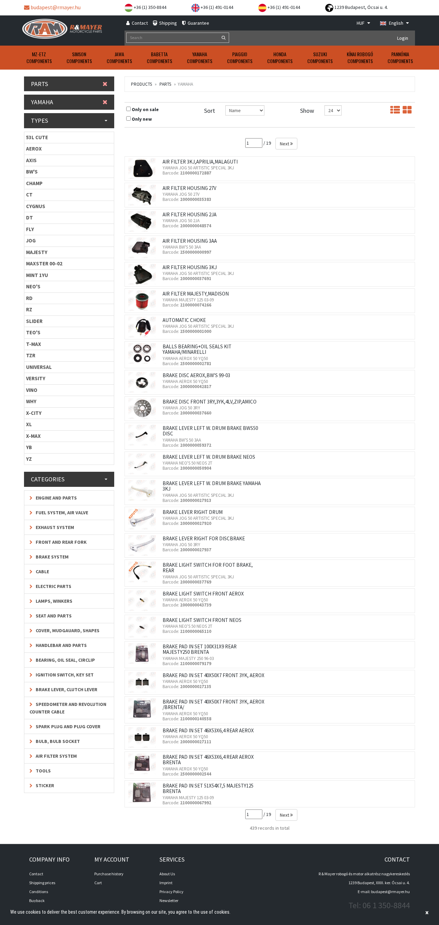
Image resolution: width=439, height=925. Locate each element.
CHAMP (34, 183)
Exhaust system (54, 527)
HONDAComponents (280, 57)
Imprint (166, 882)
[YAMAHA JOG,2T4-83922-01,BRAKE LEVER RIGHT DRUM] (143, 519)
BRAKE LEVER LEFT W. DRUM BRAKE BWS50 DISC (210, 431)
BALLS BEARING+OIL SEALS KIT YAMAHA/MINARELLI (197, 349)
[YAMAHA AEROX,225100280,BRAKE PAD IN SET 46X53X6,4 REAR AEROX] (143, 737)
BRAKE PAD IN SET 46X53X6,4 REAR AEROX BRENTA (208, 760)
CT (29, 194)
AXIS (31, 160)
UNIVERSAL (39, 367)
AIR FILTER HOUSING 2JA (189, 214)
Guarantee (198, 23)
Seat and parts (53, 616)
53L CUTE (37, 137)
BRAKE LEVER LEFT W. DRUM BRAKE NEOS (209, 457)
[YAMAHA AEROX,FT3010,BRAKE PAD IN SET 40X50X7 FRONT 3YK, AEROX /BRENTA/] (143, 708)
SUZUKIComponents (320, 57)
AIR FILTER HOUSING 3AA (190, 241)
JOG (31, 240)
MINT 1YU (37, 275)
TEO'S (33, 332)
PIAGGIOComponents (239, 57)
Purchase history (108, 873)
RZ (29, 309)
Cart (98, 882)
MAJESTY (36, 252)
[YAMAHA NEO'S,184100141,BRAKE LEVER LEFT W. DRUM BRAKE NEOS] (143, 464)
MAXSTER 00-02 (44, 263)
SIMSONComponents (79, 57)
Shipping (167, 23)
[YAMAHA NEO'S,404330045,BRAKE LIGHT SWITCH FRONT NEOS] (143, 627)
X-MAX (33, 436)
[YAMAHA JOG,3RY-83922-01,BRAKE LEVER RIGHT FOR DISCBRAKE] (143, 545)
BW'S (32, 171)
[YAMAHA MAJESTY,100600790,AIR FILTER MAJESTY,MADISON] (143, 300)
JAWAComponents (119, 57)
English (396, 23)
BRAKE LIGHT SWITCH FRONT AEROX (203, 593)
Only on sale (145, 109)
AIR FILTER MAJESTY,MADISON (196, 293)
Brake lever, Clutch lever (66, 689)
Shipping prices (42, 882)
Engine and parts (56, 498)
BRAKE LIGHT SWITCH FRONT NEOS (202, 620)
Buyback (37, 900)
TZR (30, 355)
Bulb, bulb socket (57, 741)
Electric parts (53, 586)
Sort (209, 111)
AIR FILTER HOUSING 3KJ (190, 267)
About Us (167, 873)
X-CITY (33, 413)
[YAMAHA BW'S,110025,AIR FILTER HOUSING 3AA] (143, 248)
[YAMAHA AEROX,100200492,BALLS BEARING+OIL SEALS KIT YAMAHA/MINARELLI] (143, 353)
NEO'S (33, 286)
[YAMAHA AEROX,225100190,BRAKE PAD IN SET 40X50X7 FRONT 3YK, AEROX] (143, 682)
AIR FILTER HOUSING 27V (189, 188)
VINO (31, 390)
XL (29, 424)
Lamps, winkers (53, 601)
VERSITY (35, 378)
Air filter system (56, 756)
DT (29, 217)
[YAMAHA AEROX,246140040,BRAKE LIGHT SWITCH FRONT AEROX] (143, 600)
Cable (42, 571)
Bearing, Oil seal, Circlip (65, 660)
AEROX (34, 148)
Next (285, 144)
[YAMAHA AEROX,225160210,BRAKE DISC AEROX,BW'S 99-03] (143, 382)
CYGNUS (35, 206)
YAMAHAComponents (199, 57)
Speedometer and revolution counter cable (67, 708)
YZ (29, 459)
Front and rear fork (61, 542)
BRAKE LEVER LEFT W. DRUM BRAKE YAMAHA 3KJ (212, 486)
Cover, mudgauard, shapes (67, 630)
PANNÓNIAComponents (400, 57)
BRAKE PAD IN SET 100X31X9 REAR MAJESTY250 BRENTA (200, 649)
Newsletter (168, 900)
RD (29, 298)
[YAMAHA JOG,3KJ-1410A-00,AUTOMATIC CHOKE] (143, 327)
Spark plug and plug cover (67, 726)
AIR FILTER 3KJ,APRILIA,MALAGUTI (200, 161)
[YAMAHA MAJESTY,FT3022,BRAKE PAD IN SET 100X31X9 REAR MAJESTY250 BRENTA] (143, 653)
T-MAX (33, 344)
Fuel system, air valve (61, 512)
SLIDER (34, 321)
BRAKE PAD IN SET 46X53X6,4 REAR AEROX (208, 730)
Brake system (52, 557)
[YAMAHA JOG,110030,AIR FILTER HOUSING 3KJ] (143, 274)
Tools (43, 771)
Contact (139, 23)
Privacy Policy (171, 891)
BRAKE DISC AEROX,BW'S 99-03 (196, 375)
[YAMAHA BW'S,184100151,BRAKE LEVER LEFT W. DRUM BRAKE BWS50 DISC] (143, 435)
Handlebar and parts (61, 645)
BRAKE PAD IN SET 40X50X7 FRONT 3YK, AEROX (213, 675)
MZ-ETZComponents (39, 57)
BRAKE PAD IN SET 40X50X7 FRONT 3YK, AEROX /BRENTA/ (213, 704)
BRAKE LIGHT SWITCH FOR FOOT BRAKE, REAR (208, 568)
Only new (142, 119)
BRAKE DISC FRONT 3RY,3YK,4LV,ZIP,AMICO (210, 401)
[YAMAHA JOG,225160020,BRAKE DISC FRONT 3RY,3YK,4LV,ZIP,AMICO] (143, 408)
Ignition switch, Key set (64, 675)
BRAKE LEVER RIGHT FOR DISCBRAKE (204, 538)
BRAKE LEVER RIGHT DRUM (193, 512)
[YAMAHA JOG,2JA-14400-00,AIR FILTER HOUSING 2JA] (143, 221)
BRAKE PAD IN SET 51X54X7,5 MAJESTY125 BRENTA (208, 788)
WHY (31, 401)
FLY (30, 229)
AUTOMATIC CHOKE (184, 320)
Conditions (38, 891)
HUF (361, 23)
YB (29, 447)
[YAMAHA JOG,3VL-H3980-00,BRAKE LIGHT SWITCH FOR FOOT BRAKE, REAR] (143, 572)
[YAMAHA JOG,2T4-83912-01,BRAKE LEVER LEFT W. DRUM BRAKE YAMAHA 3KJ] (143, 490)
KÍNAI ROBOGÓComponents (360, 57)
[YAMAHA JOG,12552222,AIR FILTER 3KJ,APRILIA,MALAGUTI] (143, 168)
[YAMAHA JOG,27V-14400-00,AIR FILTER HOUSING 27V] (143, 195)
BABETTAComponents (159, 57)
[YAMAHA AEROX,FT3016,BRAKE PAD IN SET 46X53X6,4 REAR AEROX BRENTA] (143, 764)
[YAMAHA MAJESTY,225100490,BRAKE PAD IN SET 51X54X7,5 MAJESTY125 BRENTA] (143, 792)
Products (141, 84)
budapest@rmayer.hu (55, 7)
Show (307, 111)
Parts (165, 84)
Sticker (44, 785)
